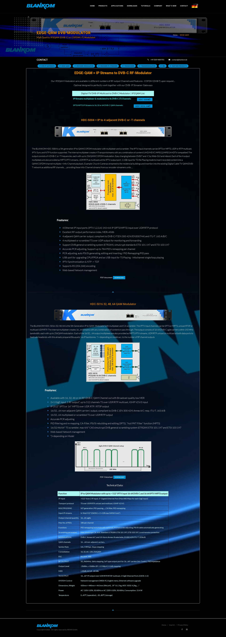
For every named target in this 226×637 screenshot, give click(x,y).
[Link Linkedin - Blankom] (187, 629)
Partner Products (179, 66)
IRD (163, 66)
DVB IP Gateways (47, 66)
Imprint (172, 625)
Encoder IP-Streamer (108, 66)
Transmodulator (148, 66)
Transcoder (129, 66)
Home (175, 35)
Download (119, 277)
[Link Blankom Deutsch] (195, 6)
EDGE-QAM (65, 66)
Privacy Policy (183, 625)
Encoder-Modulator (85, 66)
